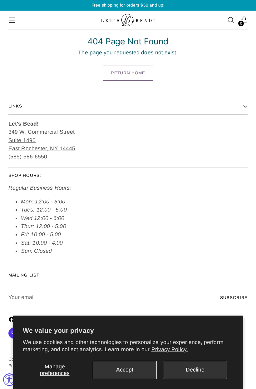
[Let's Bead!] (128, 20)
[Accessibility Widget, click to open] (9, 379)
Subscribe (234, 297)
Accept (124, 370)
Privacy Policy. (169, 349)
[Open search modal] (230, 20)
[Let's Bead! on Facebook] (12, 320)
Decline (195, 370)
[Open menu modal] (11, 20)
